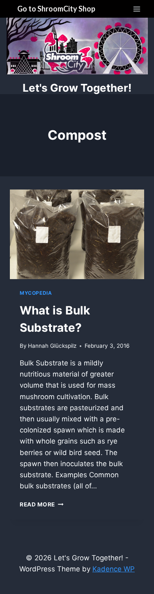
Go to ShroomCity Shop (56, 8)
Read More (42, 504)
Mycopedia (36, 293)
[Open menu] (136, 8)
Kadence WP (113, 569)
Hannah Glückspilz (52, 345)
